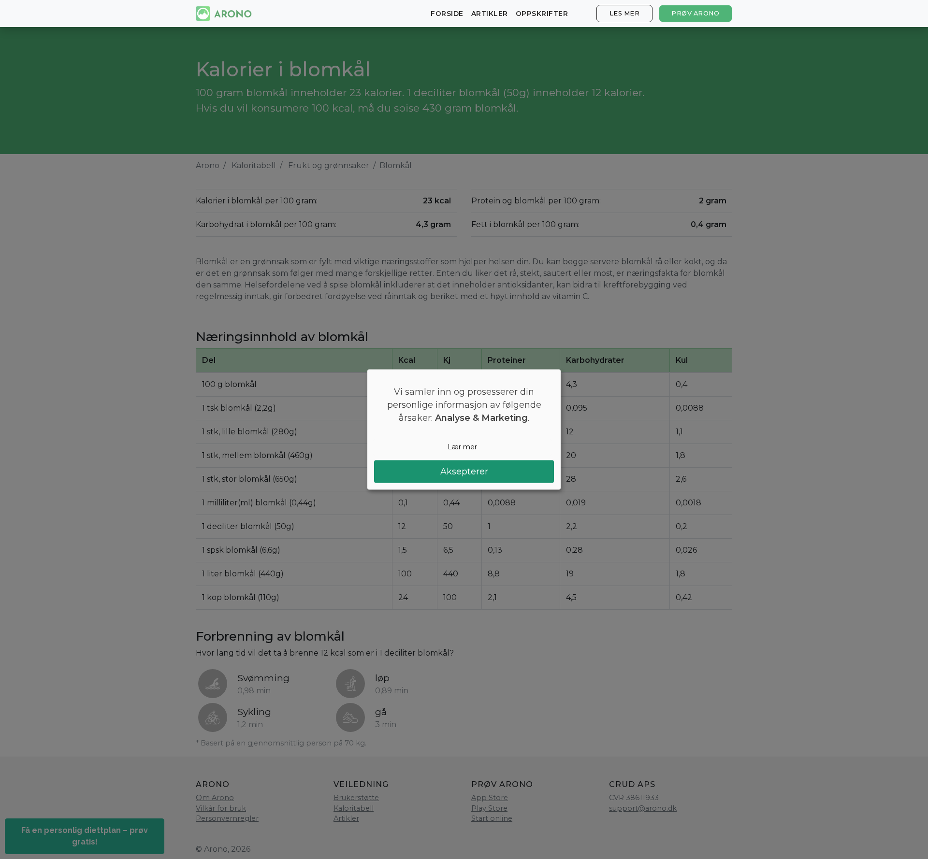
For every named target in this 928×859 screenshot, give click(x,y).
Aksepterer (464, 471)
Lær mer (462, 447)
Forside (447, 13)
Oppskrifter (542, 13)
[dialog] (464, 430)
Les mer (624, 13)
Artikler (489, 13)
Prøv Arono (695, 13)
